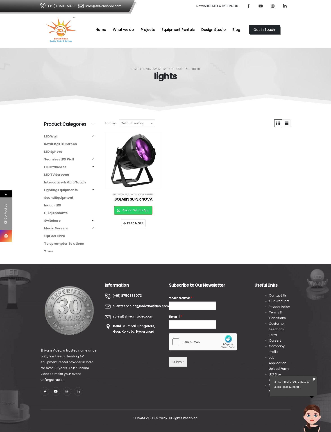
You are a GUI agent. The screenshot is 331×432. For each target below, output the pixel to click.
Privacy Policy (279, 306)
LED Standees (55, 167)
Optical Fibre (54, 236)
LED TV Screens (56, 174)
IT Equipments (56, 213)
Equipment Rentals (178, 29)
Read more (135, 223)
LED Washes (120, 194)
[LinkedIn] (284, 6)
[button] (288, 30)
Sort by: (110, 123)
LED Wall (50, 136)
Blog (236, 29)
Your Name (181, 298)
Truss (48, 251)
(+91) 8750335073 (61, 6)
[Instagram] (272, 6)
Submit (178, 362)
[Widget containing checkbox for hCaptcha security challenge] (203, 341)
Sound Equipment (58, 197)
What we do (123, 29)
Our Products (279, 301)
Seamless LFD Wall (59, 159)
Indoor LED (52, 205)
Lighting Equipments (141, 194)
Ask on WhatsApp (135, 210)
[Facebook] (248, 6)
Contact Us (278, 295)
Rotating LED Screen (60, 144)
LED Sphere (53, 151)
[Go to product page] (133, 160)
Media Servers (56, 228)
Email (175, 317)
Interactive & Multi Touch (65, 182)
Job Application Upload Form (279, 363)
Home (100, 29)
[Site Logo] (61, 30)
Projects (148, 29)
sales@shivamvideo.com (103, 6)
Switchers (52, 220)
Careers (275, 340)
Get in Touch (264, 29)
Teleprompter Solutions (64, 243)
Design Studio (213, 29)
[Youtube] (260, 6)
